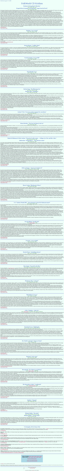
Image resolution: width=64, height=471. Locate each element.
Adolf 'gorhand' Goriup (3, 42)
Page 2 (33, 456)
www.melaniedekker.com (4, 423)
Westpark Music (32, 222)
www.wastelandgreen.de (4, 337)
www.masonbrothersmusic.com (5, 134)
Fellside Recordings (32, 385)
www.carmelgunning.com (4, 68)
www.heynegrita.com (3, 442)
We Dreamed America (22, 441)
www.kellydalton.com (3, 433)
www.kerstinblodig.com (3, 237)
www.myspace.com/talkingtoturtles (18, 452)
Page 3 (36, 456)
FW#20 (47, 428)
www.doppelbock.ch (3, 323)
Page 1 (30, 456)
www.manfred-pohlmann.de (4, 164)
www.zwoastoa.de (3, 248)
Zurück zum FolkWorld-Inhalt (32, 460)
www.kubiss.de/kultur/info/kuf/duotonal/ (6, 366)
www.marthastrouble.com (4, 449)
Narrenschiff (26, 311)
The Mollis (2, 463)
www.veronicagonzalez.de (4, 439)
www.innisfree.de (2, 409)
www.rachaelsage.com (3, 108)
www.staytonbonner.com (4, 54)
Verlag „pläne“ (31, 370)
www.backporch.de (3, 27)
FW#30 (46, 441)
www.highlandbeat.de (3, 436)
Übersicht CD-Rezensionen (32, 458)
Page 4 (38, 456)
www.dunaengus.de (3, 277)
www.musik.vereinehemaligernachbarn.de (6, 452)
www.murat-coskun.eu (3, 199)
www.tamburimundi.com (4, 218)
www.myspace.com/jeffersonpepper (5, 181)
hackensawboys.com (3, 291)
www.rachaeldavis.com (3, 262)
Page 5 (41, 456)
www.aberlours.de (3, 430)
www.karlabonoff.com (3, 85)
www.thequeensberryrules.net (4, 396)
